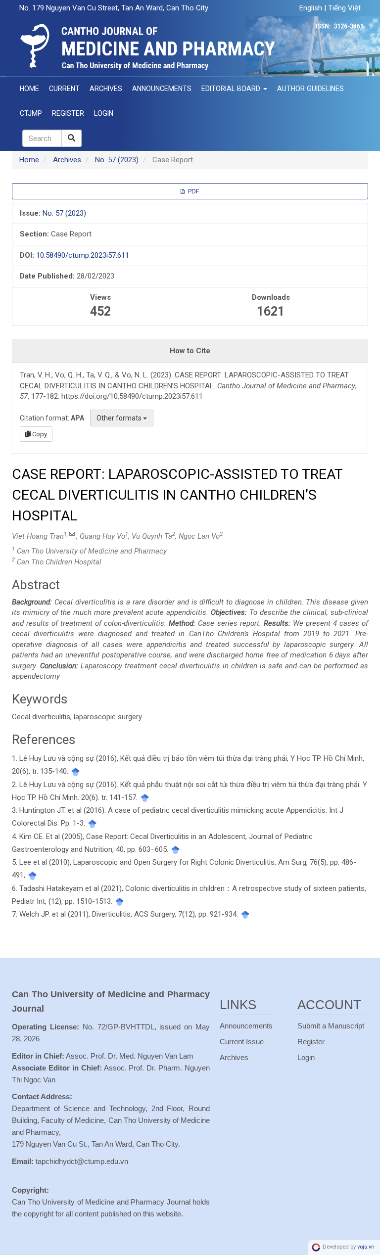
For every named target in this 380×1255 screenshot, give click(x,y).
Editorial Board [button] (231, 89)
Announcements (161, 89)
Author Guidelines (310, 89)
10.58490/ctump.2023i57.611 (82, 255)
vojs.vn (366, 1247)
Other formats (119, 418)
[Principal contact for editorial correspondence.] (72, 534)
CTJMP (31, 113)
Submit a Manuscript (330, 1026)
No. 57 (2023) (117, 159)
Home (29, 89)
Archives (106, 89)
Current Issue (242, 1041)
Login (103, 113)
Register (68, 113)
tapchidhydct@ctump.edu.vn (82, 1161)
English (311, 7)
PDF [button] (193, 191)
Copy (39, 434)
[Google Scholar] (75, 771)
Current (64, 89)
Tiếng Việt (344, 7)
